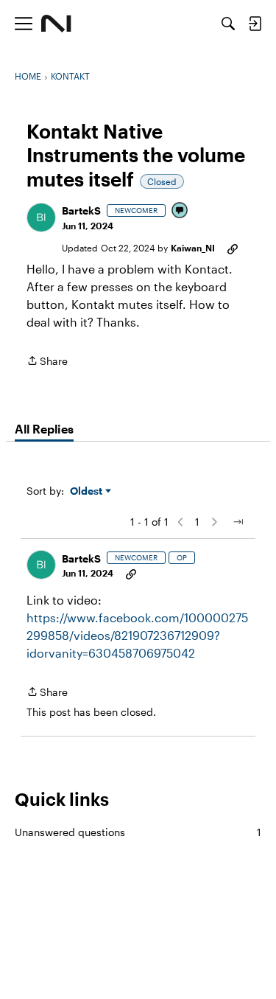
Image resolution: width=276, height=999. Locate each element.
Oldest (87, 491)
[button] (41, 217)
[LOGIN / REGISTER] (254, 23)
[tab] (44, 429)
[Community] (56, 23)
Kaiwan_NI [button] (193, 248)
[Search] (228, 23)
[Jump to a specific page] (238, 522)
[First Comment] (180, 211)
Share (47, 362)
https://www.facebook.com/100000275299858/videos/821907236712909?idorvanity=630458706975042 (137, 635)
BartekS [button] (81, 210)
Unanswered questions (138, 832)
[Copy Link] (232, 247)
